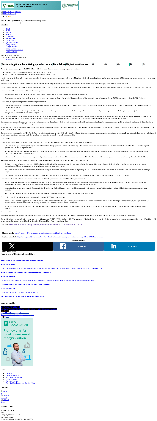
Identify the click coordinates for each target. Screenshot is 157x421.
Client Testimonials (12, 375)
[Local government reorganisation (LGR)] (17, 365)
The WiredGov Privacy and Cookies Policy (20, 383)
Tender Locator (11, 44)
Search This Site (11, 52)
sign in (8, 29)
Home (8, 31)
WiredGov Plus (11, 40)
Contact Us (9, 373)
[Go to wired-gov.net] (8, 14)
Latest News (10, 36)
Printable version (9, 59)
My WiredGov (10, 38)
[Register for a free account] (11, 12)
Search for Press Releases (14, 50)
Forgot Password (11, 379)
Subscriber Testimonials (14, 377)
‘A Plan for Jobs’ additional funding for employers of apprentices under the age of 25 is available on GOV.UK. (45, 225)
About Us (9, 34)
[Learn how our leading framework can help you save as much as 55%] (40, 10)
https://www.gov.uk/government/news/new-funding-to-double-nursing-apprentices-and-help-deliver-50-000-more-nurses (60, 237)
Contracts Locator (12, 42)
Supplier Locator (11, 46)
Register (8, 32)
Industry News (11, 48)
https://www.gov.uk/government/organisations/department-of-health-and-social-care (43, 233)
